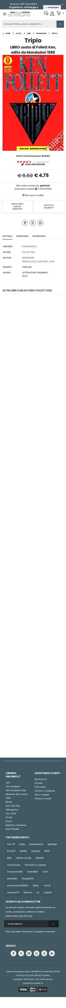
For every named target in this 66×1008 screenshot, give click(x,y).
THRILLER (27, 267)
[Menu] (4, 14)
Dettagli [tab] (7, 236)
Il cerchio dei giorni (33, 416)
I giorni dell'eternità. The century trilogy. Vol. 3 (33, 715)
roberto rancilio (23, 857)
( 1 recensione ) (41, 161)
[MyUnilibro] (52, 13)
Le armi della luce (33, 341)
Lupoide (48, 892)
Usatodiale (32, 871)
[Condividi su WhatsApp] (40, 223)
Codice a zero (33, 641)
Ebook (9, 801)
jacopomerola (36, 844)
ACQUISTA (34, 364)
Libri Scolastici (13, 786)
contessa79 (13, 892)
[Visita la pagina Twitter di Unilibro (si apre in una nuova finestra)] (21, 953)
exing (22, 844)
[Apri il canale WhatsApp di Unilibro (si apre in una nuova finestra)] (36, 953)
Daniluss (35, 850)
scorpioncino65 (15, 871)
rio (38, 892)
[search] (60, 24)
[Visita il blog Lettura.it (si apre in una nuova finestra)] (44, 953)
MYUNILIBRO (53, 7)
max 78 (11, 844)
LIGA (45, 871)
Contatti (39, 782)
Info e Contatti (42, 794)
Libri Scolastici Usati (16, 790)
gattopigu (52, 844)
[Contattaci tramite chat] (46, 13)
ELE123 (11, 850)
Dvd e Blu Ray (13, 805)
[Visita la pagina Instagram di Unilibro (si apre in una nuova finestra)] (29, 953)
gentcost (45, 185)
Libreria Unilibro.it (13, 774)
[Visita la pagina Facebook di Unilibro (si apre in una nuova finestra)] (13, 953)
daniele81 (12, 878)
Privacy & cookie (43, 798)
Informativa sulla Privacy (18, 915)
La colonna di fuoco (33, 566)
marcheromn (13, 864)
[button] (60, 13)
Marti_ (36, 885)
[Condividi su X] (33, 223)
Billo (9, 857)
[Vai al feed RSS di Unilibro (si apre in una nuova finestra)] (52, 953)
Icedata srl (38, 983)
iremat (47, 885)
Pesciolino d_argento (35, 864)
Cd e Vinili (11, 813)
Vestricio (27, 892)
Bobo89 (40, 857)
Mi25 (47, 850)
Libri (8, 782)
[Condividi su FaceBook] (25, 223)
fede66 (23, 850)
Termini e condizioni (45, 790)
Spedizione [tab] (22, 236)
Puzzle (9, 817)
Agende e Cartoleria (16, 824)
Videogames (12, 809)
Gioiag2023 (27, 878)
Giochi (9, 821)
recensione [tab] (39, 236)
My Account (40, 779)
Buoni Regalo (12, 828)
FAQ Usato (40, 786)
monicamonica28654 (17, 885)
